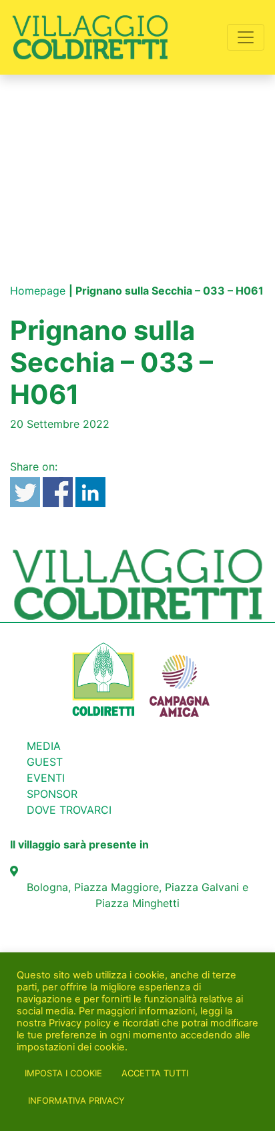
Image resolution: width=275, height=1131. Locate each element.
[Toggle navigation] (245, 37)
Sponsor (52, 793)
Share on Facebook (58, 492)
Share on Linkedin (90, 492)
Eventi (46, 777)
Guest (45, 761)
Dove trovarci (69, 809)
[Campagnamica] (179, 677)
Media (44, 745)
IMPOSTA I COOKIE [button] (63, 1073)
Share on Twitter (25, 492)
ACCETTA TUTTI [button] (154, 1073)
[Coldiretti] (103, 677)
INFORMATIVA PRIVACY (76, 1100)
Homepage (37, 290)
